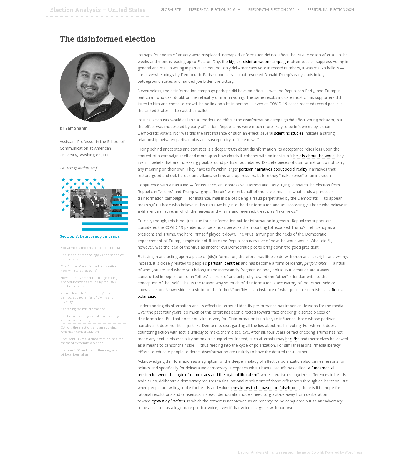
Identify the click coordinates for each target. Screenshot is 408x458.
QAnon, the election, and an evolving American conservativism (89, 329)
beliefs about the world (314, 155)
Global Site (171, 9)
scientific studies (289, 133)
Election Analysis (251, 452)
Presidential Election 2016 (212, 9)
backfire (292, 338)
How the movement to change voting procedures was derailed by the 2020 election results (89, 282)
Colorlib (317, 452)
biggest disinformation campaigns (259, 61)
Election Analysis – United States (98, 9)
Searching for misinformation (83, 309)
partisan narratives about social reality (273, 169)
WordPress (353, 452)
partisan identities (224, 263)
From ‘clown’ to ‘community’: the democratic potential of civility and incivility (87, 297)
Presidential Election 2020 (271, 9)
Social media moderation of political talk (91, 248)
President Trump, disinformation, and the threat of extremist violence (92, 341)
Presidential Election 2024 (331, 9)
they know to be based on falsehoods (265, 387)
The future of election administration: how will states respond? (89, 268)
